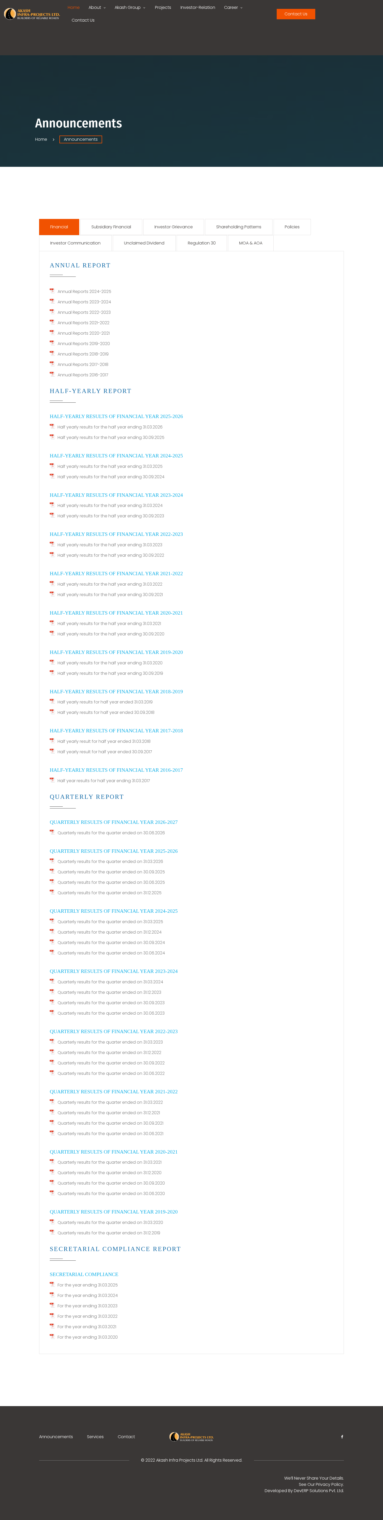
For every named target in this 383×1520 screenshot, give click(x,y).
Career (231, 7)
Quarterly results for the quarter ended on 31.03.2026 (110, 862)
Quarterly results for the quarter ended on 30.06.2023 (111, 1013)
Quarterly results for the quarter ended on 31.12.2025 (110, 893)
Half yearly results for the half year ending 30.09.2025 (111, 437)
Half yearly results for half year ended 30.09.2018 (106, 712)
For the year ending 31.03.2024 (88, 1295)
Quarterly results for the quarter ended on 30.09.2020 (111, 1183)
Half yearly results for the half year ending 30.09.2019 (110, 673)
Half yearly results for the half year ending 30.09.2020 (111, 634)
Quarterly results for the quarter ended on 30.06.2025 (111, 882)
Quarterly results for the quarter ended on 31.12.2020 (110, 1173)
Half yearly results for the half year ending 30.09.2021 (110, 595)
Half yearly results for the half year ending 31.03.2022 (110, 584)
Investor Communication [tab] (75, 243)
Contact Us (83, 20)
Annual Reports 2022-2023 (84, 312)
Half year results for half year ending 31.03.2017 (104, 781)
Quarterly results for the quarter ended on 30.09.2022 (111, 1063)
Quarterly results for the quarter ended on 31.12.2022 (109, 1053)
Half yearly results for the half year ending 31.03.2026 (110, 427)
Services (95, 1437)
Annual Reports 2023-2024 (84, 302)
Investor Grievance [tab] (174, 227)
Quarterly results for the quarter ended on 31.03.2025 (110, 922)
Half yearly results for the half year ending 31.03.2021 (109, 624)
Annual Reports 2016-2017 (83, 375)
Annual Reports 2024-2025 (84, 292)
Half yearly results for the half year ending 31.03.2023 (110, 545)
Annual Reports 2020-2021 (84, 333)
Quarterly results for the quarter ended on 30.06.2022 (111, 1073)
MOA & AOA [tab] (250, 243)
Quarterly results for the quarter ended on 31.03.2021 (110, 1162)
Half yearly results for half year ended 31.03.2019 (105, 702)
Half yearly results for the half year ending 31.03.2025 (110, 466)
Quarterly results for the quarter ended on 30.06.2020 (111, 1194)
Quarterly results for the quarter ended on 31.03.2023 (110, 1042)
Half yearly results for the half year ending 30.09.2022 (111, 555)
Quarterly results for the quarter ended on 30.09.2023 (111, 1003)
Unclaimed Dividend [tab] (144, 243)
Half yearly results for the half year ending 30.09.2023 (111, 516)
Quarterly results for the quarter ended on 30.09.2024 (111, 943)
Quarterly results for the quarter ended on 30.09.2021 (110, 1123)
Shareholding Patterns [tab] (238, 227)
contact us (296, 14)
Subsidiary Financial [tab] (111, 227)
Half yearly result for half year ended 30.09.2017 (105, 752)
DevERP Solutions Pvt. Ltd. (319, 1491)
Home (74, 7)
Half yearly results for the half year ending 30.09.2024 (111, 477)
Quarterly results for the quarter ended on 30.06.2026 (111, 833)
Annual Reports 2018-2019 (83, 354)
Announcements (56, 1437)
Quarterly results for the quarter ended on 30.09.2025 (111, 872)
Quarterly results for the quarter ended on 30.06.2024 (111, 953)
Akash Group (128, 7)
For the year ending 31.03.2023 (88, 1306)
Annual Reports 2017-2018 (83, 364)
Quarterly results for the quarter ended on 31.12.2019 (109, 1233)
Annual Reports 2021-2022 (83, 323)
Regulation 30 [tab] (202, 243)
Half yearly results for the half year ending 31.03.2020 (110, 663)
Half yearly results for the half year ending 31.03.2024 (110, 505)
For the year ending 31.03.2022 (88, 1316)
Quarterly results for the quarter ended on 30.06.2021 (110, 1134)
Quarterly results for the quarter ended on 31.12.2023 (109, 992)
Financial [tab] (59, 227)
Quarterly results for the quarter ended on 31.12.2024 (110, 932)
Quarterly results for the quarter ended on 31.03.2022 (110, 1102)
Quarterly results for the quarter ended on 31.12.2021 (109, 1113)
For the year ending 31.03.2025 (88, 1285)
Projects (163, 7)
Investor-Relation (198, 7)
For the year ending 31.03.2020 (88, 1337)
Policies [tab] (292, 227)
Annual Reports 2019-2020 (84, 344)
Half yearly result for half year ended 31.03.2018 (104, 741)
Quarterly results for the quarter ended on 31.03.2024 (110, 982)
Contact (126, 1437)
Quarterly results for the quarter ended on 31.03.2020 (110, 1222)
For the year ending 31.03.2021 (87, 1327)
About (95, 7)
